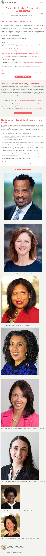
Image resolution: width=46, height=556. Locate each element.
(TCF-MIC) (12, 144)
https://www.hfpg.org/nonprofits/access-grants (20, 61)
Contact (2, 550)
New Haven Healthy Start (18, 160)
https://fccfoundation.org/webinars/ (20, 106)
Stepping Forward (16, 126)
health (36, 153)
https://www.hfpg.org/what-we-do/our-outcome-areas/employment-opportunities (28, 44)
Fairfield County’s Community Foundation (23, 113)
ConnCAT (38, 145)
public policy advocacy (23, 30)
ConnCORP (29, 144)
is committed (18, 24)
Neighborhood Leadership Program (25, 152)
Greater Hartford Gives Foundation (23, 76)
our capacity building (7, 30)
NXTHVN (35, 144)
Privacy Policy (9, 550)
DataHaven (35, 163)
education (39, 153)
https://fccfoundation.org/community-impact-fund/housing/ (17, 102)
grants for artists (8, 157)
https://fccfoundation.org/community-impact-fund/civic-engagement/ (27, 100)
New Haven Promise (32, 147)
